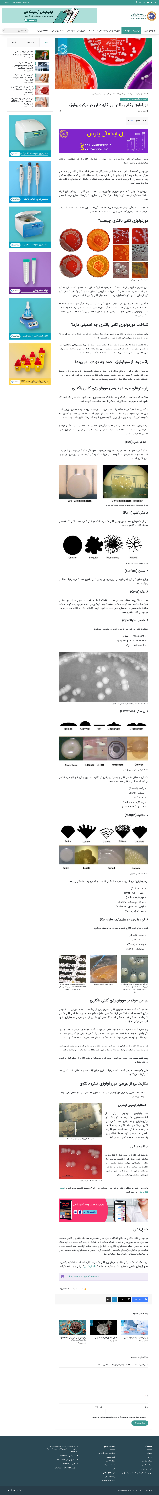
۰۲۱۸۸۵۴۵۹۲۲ (66, 1464)
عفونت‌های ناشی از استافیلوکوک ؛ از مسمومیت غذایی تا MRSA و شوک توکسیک (22, 101)
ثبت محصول (110, 1457)
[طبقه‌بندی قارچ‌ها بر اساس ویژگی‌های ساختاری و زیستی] (42, 55)
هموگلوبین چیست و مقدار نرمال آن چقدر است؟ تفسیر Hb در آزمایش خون (22, 89)
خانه (145, 94)
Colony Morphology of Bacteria (82, 1277)
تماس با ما (6, 2)
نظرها (14, 42)
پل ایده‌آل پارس (149, 30)
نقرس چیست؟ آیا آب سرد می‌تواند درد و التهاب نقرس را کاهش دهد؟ (23, 77)
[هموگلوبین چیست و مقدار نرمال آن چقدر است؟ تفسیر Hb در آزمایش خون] (42, 90)
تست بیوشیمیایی (57, 30)
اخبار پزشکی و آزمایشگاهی (76, 30)
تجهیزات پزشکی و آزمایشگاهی (109, 30)
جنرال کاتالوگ (110, 1461)
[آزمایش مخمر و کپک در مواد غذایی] (134, 1327)
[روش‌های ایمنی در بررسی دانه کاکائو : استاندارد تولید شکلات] (72, 1327)
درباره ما (26, 2)
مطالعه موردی (43, 30)
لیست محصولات (109, 1465)
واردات (150, 1457)
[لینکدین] (114, 1299)
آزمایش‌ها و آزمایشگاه (132, 30)
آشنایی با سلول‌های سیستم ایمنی (106, 1337)
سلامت (91, 30)
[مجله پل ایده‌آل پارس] (142, 16)
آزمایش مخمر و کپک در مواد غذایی (136, 1337)
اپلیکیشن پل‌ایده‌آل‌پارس (107, 1453)
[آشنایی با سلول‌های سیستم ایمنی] (103, 1327)
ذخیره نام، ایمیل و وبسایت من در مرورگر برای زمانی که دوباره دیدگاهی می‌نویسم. (119, 1417)
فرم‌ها (113, 1468)
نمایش (131, 120)
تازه (46, 42)
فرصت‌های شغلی (109, 1472)
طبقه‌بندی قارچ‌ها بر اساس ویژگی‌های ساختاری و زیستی (23, 53)
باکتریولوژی (125, 99)
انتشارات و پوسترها (108, 1480)
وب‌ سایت (98, 1406)
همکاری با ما (17, 2)
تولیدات (149, 1453)
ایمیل (145, 1406)
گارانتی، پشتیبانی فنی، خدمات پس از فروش (137, 1472)
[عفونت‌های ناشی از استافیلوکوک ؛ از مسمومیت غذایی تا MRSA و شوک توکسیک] (42, 102)
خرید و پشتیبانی (146, 1468)
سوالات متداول (147, 1461)
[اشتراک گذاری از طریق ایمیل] (108, 1299)
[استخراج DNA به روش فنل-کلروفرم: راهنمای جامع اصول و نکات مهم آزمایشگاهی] (42, 66)
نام (146, 1396)
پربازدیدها (30, 42)
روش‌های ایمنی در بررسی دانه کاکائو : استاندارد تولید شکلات (73, 1338)
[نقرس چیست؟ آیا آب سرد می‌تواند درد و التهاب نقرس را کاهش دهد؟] (42, 78)
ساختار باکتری (90, 1266)
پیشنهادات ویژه (110, 1476)
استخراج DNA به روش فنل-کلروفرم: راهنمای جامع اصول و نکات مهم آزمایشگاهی (23, 65)
